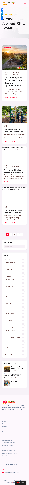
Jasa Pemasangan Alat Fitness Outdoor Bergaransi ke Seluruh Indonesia (14, 132)
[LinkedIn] (1, 15)
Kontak (4, 429)
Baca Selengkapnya (10, 141)
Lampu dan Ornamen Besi (8, 450)
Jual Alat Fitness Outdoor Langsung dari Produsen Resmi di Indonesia (13, 213)
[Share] (1, 18)
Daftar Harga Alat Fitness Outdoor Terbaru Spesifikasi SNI (14, 81)
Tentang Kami (5, 423)
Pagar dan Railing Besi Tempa (9, 453)
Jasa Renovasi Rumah (7, 445)
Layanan (4, 421)
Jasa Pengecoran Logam (8, 442)
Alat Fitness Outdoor (7, 440)
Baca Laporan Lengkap (13, 98)
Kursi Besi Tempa (6, 448)
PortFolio (4, 426)
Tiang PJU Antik (6, 455)
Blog (3, 431)
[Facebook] (1, 9)
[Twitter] (1, 12)
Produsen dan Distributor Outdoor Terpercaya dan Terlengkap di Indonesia (13, 172)
